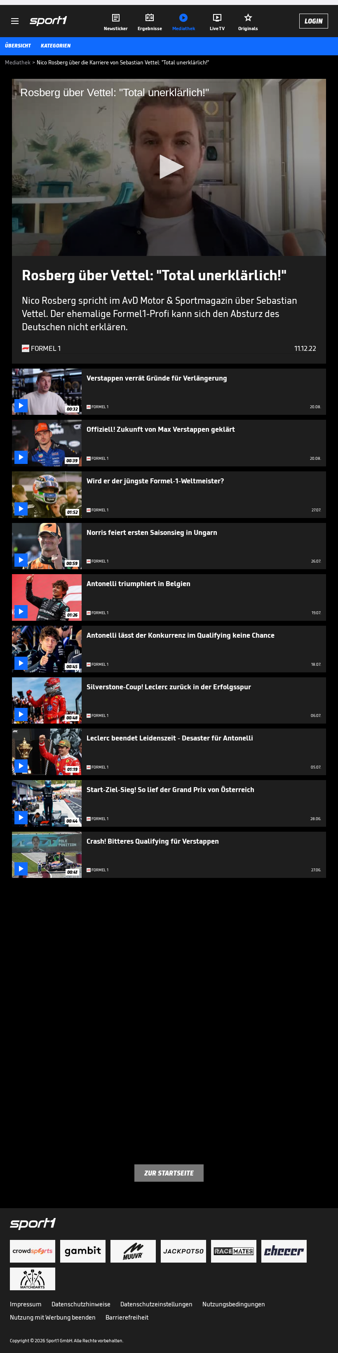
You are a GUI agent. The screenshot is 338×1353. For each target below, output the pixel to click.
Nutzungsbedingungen (233, 1304)
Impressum (26, 1304)
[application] (169, 167)
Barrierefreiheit (127, 1317)
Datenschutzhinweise (81, 1304)
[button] (169, 167)
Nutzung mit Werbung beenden (53, 1317)
